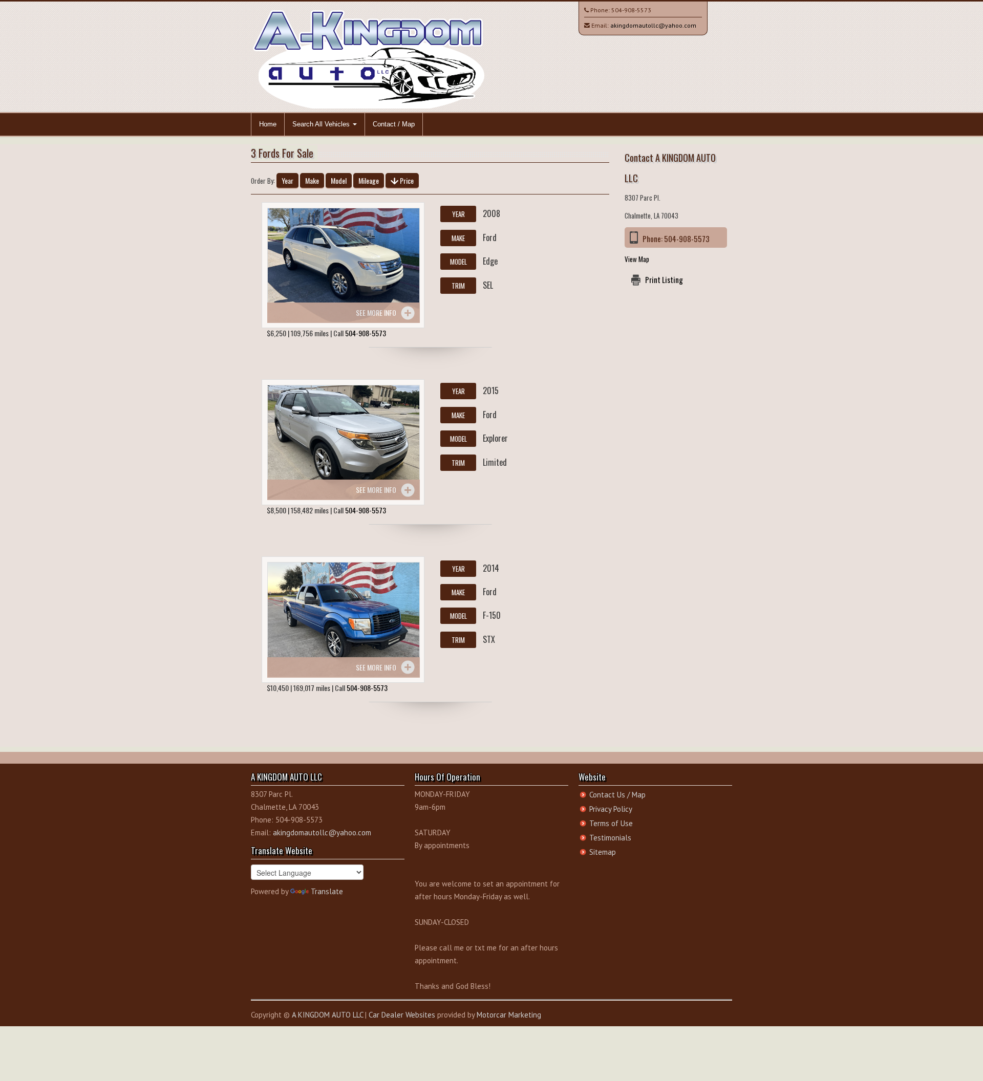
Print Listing (664, 279)
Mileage (368, 180)
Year (287, 180)
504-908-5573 (631, 10)
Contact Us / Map (617, 794)
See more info (376, 312)
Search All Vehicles (322, 124)
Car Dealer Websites (402, 1015)
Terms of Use (611, 823)
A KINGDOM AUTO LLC (327, 1015)
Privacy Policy (610, 809)
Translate (327, 891)
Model (339, 180)
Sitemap (602, 852)
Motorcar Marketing (509, 1015)
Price (406, 180)
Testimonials (610, 837)
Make (312, 180)
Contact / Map (394, 124)
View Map (637, 259)
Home (267, 124)
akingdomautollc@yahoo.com (653, 25)
